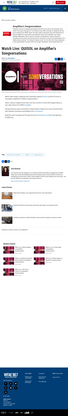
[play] (4, 8)
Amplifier (28, 105)
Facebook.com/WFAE (45, 115)
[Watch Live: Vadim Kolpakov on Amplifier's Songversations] (8, 250)
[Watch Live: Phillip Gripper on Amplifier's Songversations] (39, 261)
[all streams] (65, 8)
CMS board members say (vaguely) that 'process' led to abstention (32, 193)
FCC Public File (42, 381)
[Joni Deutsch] (5, 171)
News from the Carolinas (9, 20)
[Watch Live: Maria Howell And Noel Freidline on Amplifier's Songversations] (8, 261)
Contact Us (41, 373)
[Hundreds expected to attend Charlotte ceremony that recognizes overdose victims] (7, 220)
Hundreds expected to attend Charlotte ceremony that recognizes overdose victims (37, 217)
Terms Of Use (56, 377)
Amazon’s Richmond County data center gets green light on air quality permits (35, 205)
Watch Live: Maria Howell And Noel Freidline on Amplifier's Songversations (23, 260)
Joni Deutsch (11, 58)
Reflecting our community (28, 377)
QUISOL (45, 96)
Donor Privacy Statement (42, 377)
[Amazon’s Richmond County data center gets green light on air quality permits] (7, 208)
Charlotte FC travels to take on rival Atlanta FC (15, 230)
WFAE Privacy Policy (57, 373)
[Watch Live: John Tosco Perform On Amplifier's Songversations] (8, 272)
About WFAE (28, 373)
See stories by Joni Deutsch (20, 181)
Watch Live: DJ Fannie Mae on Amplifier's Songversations (53, 249)
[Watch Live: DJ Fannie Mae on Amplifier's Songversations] (39, 250)
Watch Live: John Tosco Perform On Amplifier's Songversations (22, 271)
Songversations (38, 154)
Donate (61, 2)
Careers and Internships (28, 382)
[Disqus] (34, 302)
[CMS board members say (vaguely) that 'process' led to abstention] (7, 195)
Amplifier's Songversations (27, 26)
